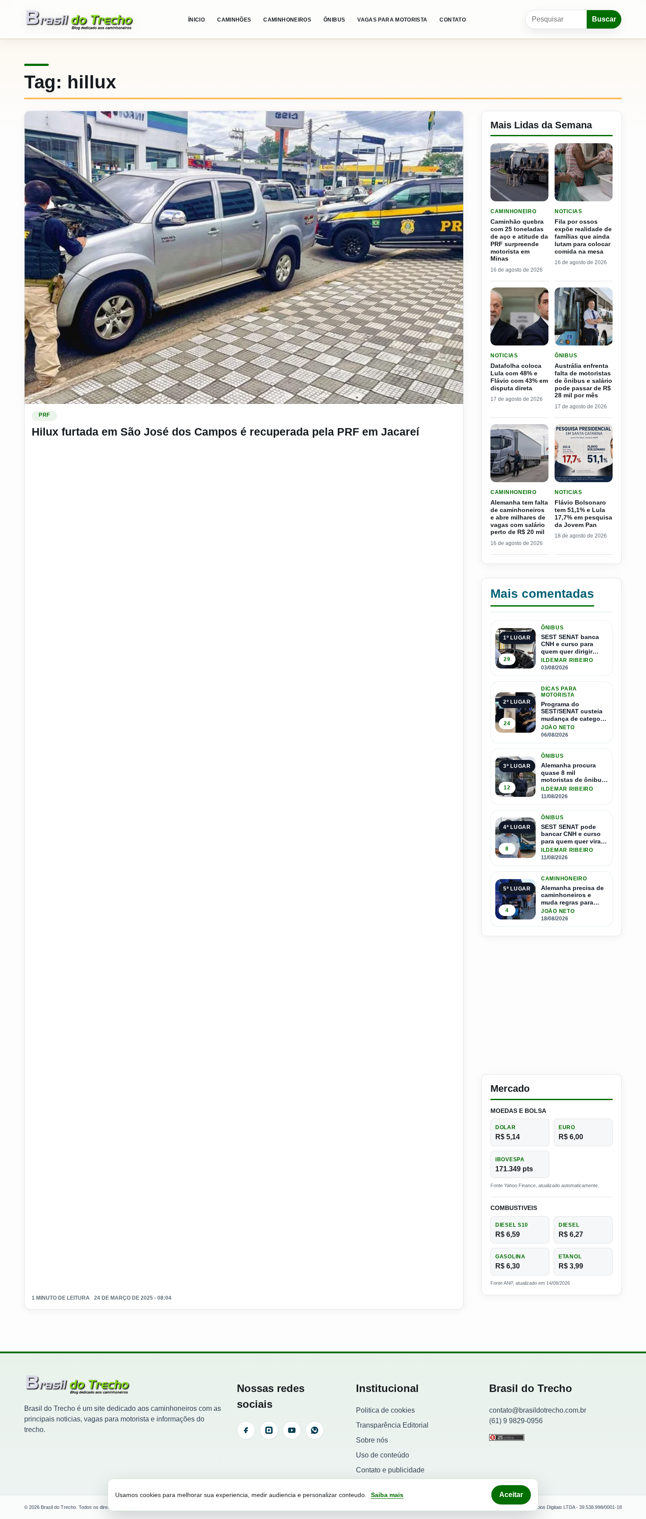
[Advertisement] (551, 1005)
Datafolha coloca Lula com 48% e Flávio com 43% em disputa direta (519, 376)
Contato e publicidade (390, 1470)
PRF (44, 415)
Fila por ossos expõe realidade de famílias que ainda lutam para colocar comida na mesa (583, 236)
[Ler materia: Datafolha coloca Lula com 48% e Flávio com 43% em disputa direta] (519, 316)
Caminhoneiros (287, 20)
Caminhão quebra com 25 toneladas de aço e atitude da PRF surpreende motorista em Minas (519, 240)
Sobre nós (372, 1440)
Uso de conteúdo (382, 1455)
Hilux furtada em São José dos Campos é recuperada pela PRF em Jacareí (225, 431)
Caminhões (234, 20)
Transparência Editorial (392, 1425)
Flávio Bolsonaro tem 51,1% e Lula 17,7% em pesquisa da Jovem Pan (583, 513)
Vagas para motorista (392, 20)
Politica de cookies (385, 1410)
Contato (452, 20)
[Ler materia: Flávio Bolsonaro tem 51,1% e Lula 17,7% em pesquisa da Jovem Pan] (584, 453)
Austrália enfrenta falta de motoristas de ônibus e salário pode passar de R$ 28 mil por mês (583, 380)
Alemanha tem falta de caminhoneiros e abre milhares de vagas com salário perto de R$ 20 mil (519, 517)
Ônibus (334, 20)
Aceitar (511, 1494)
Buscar (604, 19)
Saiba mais (387, 1494)
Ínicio (196, 20)
